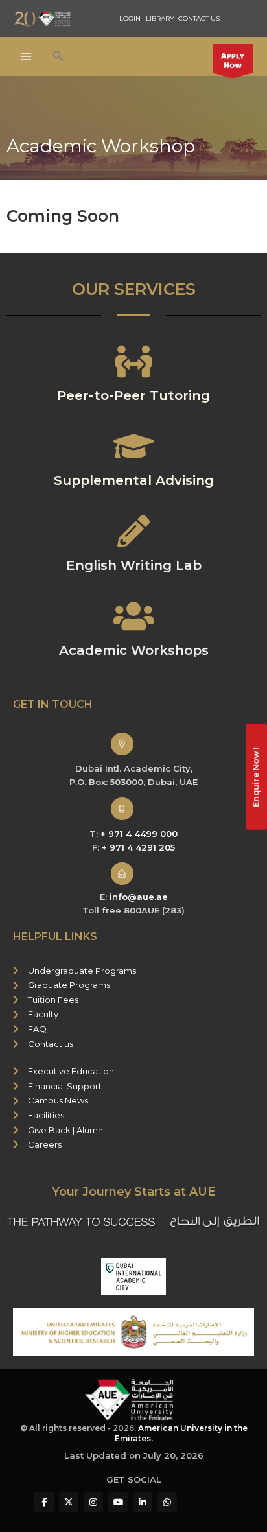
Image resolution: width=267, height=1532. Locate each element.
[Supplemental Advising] (133, 446)
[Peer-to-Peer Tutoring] (133, 361)
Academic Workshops (134, 650)
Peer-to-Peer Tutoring (133, 395)
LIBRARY (160, 18)
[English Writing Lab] (133, 531)
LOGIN (130, 18)
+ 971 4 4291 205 (138, 847)
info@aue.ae (139, 896)
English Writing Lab (134, 565)
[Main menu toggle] (26, 56)
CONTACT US (199, 18)
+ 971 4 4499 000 (139, 834)
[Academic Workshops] (133, 616)
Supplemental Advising (134, 480)
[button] (58, 56)
